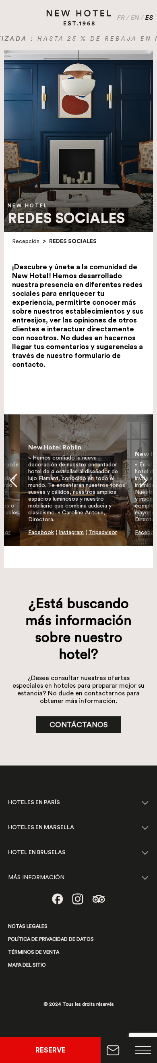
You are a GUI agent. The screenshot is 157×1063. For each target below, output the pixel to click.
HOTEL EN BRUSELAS (37, 852)
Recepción (25, 241)
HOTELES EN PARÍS (34, 802)
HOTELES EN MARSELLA (41, 827)
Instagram (71, 532)
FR (121, 18)
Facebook (41, 532)
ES (149, 18)
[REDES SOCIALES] (57, 899)
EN (135, 18)
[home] (78, 17)
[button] (13, 480)
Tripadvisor (103, 532)
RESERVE (50, 1050)
